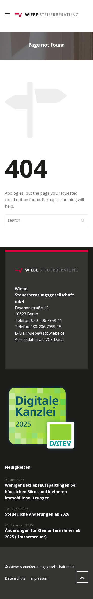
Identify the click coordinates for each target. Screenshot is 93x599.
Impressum (39, 578)
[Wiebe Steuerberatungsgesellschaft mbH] (46, 15)
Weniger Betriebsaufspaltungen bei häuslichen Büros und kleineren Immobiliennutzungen (41, 491)
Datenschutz (15, 578)
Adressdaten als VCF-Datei (39, 339)
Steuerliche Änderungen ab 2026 (37, 514)
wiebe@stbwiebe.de (46, 333)
